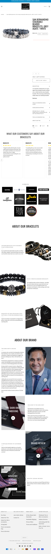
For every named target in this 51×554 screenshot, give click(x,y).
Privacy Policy (29, 522)
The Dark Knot (14, 540)
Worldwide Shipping (31, 519)
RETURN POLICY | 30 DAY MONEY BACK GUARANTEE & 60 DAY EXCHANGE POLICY (40, 112)
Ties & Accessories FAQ (38, 117)
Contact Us (16, 517)
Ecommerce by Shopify (27, 543)
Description (36, 86)
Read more (35, 98)
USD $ (45, 6)
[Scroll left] (1, 160)
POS (17, 543)
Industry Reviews (43, 519)
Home (2, 14)
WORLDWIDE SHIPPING (38, 107)
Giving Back (4, 524)
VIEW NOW (12, 489)
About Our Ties (5, 517)
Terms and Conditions (31, 524)
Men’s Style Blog (26, 540)
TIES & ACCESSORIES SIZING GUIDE (39, 103)
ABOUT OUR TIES (36, 120)
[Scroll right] (49, 160)
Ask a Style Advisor (18, 515)
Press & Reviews (5, 531)
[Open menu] (3, 6)
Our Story (3, 515)
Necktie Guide (37, 540)
